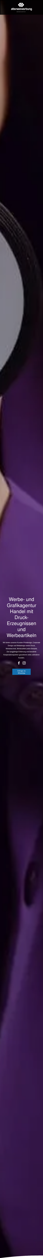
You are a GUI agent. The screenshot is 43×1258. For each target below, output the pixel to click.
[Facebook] (19, 663)
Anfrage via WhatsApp (21, 672)
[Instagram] (24, 663)
